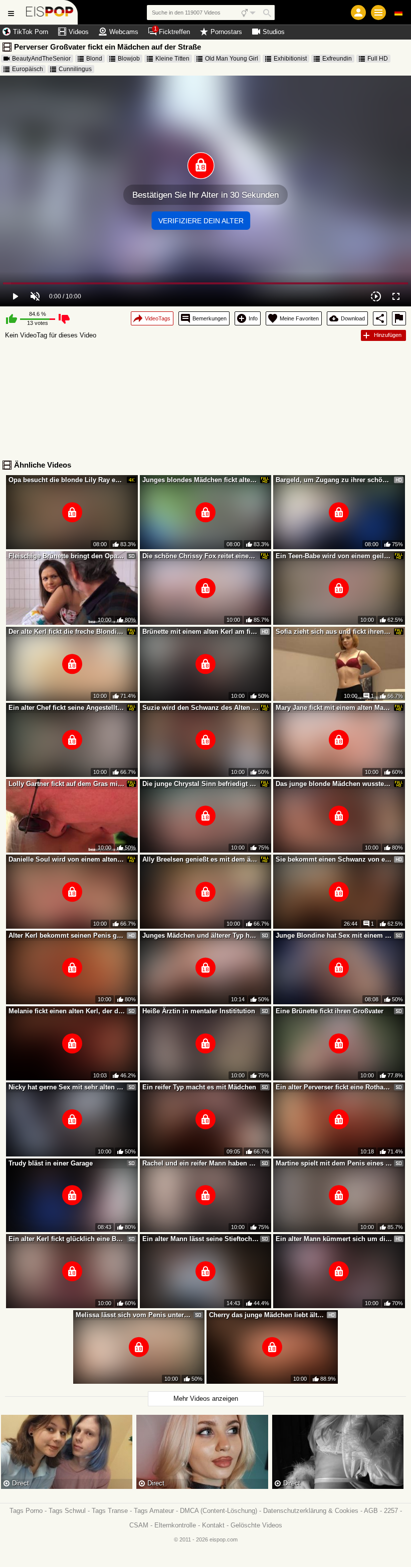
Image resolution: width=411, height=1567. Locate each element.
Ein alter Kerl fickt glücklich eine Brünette (67, 1239)
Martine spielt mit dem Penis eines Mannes (334, 1163)
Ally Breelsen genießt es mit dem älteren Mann (200, 859)
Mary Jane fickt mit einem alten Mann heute (334, 707)
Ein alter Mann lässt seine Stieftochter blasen (200, 1239)
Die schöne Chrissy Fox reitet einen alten (200, 556)
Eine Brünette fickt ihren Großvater (329, 1011)
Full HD (377, 59)
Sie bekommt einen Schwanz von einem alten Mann (334, 859)
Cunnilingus (75, 69)
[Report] (399, 318)
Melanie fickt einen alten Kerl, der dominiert (67, 1011)
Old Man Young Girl (231, 59)
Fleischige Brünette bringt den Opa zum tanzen (67, 556)
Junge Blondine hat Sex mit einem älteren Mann (334, 935)
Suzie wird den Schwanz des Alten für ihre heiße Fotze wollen (200, 707)
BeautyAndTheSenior (41, 59)
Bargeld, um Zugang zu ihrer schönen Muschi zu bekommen (334, 480)
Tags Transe (110, 1510)
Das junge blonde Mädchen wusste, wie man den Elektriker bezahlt (334, 784)
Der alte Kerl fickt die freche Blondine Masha (67, 631)
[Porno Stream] (50, 12)
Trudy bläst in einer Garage (51, 1163)
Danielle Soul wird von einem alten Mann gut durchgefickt (67, 859)
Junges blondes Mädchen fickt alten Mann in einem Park (200, 480)
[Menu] (378, 12)
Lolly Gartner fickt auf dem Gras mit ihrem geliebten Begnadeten (67, 784)
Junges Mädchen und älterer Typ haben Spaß (200, 935)
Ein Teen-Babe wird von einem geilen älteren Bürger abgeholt (334, 556)
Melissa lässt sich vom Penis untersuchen (134, 1315)
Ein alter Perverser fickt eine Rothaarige (334, 1087)
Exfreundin (337, 59)
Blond (94, 59)
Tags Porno (26, 1510)
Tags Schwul (67, 1510)
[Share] (380, 318)
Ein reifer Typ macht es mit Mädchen (199, 1087)
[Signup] (358, 12)
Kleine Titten (172, 59)
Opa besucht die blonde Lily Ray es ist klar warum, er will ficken (67, 480)
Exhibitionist (290, 59)
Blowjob (129, 59)
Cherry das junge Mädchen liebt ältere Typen (267, 1315)
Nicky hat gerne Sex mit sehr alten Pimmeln (67, 1087)
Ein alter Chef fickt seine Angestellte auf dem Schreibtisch (67, 707)
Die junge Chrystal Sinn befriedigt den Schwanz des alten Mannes (200, 784)
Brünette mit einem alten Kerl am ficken (200, 631)
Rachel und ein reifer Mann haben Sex (200, 1163)
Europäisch (27, 69)
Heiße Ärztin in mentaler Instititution (198, 1011)
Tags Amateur (154, 1510)
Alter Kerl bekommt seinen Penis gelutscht (67, 935)
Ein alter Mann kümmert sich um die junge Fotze (334, 1239)
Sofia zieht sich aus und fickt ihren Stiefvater (334, 631)
